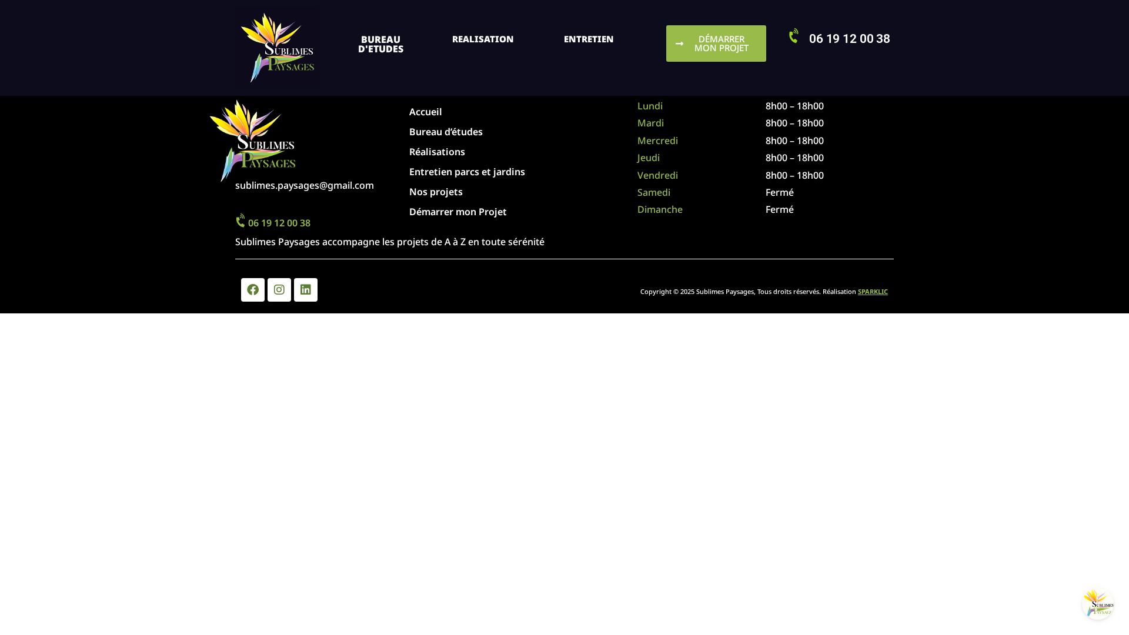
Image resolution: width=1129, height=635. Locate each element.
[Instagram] (279, 290)
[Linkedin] (306, 290)
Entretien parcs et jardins (467, 171)
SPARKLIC (873, 291)
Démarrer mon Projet (458, 211)
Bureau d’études (446, 131)
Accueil (425, 111)
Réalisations (437, 151)
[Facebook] (253, 290)
